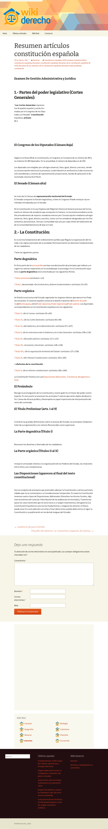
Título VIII (19, 351)
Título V (17, 332)
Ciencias (28, 723)
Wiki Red (35, 33)
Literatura (64, 729)
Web (16, 605)
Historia (27, 735)
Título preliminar (22, 278)
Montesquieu (25, 303)
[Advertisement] (70, 123)
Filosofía (64, 735)
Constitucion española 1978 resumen (58, 60)
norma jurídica (37, 265)
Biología (64, 723)
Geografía (28, 729)
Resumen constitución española (45, 63)
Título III (18, 319)
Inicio (5, 33)
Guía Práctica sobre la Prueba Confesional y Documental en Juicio (49, 783)
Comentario (20, 560)
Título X (18, 370)
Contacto (49, 33)
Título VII (18, 345)
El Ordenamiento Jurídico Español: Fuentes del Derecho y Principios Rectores (50, 764)
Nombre (18, 591)
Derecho (36, 60)
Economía (64, 740)
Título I (17, 284)
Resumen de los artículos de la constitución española (40, 65)
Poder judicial (73, 303)
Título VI (18, 338)
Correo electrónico (20, 598)
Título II (18, 313)
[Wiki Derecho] (54, 15)
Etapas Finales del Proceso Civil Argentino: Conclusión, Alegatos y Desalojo (50, 773)
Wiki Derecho (21, 823)
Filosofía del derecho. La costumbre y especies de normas (62, 530)
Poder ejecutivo (44, 303)
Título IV (18, 326)
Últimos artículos (19, 33)
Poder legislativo (59, 303)
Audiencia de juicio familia (29, 526)
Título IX (18, 357)
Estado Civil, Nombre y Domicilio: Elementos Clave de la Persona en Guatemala (50, 792)
